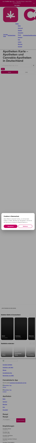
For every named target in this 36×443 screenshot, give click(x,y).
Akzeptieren (11, 226)
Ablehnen (25, 226)
